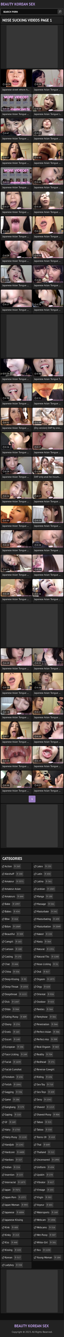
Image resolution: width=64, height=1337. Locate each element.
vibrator (45, 1182)
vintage (45, 1189)
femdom (14, 1077)
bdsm (12, 926)
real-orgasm (48, 1046)
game (12, 1099)
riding (44, 1077)
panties (45, 1009)
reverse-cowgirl (45, 1070)
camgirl (13, 941)
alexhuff (14, 873)
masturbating (48, 919)
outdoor (45, 1001)
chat (11, 964)
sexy (44, 1099)
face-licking (16, 1054)
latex (44, 866)
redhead (45, 1061)
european (14, 1046)
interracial (15, 1182)
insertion (14, 1174)
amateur (14, 881)
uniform (45, 1167)
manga (44, 896)
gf (10, 1122)
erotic (12, 1031)
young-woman (48, 1257)
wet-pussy (46, 1234)
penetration (47, 1024)
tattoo (44, 1129)
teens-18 (46, 1137)
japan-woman (16, 1204)
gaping (13, 1114)
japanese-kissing (14, 1220)
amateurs (14, 896)
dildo (12, 1009)
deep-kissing (15, 979)
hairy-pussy (15, 1137)
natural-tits (48, 956)
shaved (45, 1107)
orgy (43, 986)
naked (44, 934)
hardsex (13, 1159)
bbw (11, 919)
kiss (11, 1242)
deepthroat (16, 994)
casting (13, 956)
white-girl (46, 1242)
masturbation (48, 926)
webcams (46, 1227)
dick (12, 1001)
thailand (45, 1152)
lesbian (45, 888)
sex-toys (45, 1092)
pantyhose (46, 1016)
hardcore (14, 1152)
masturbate (47, 911)
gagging (13, 1092)
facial (13, 1061)
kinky (12, 1234)
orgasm (45, 979)
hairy (12, 1129)
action (12, 866)
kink (11, 1227)
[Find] (60, 11)
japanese (14, 1212)
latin (44, 873)
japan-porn (15, 1197)
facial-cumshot (13, 1070)
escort (12, 1039)
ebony (12, 1024)
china (12, 971)
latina (44, 881)
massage (45, 904)
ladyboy (13, 1265)
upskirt (45, 1174)
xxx (43, 1250)
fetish (13, 1084)
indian (12, 1167)
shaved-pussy (48, 1114)
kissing (13, 1250)
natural (45, 949)
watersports (47, 1212)
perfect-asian (48, 1031)
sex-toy (45, 1084)
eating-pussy (15, 1016)
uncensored (48, 1159)
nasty (44, 941)
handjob (14, 1144)
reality (44, 1054)
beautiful (14, 934)
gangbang (14, 1107)
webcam (46, 1219)
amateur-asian (13, 889)
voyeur (45, 1204)
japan (12, 1189)
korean (13, 1257)
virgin (44, 1197)
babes (12, 911)
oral (43, 971)
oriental (45, 994)
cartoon (13, 949)
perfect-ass (47, 1039)
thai (43, 1144)
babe (12, 904)
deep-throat (16, 986)
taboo (44, 1122)
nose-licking (47, 964)
